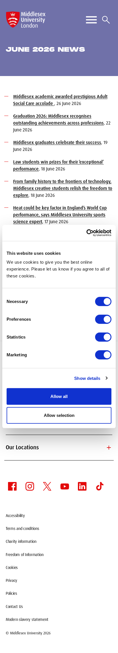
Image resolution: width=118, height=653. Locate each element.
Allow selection (59, 415)
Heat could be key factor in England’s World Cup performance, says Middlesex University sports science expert (60, 215)
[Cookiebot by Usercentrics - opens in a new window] (86, 233)
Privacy (11, 580)
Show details (87, 378)
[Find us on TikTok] (99, 486)
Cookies (12, 567)
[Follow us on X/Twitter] (47, 486)
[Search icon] (106, 19)
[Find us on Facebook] (12, 486)
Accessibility (15, 515)
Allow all (59, 396)
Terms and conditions (22, 528)
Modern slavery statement (27, 619)
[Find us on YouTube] (64, 486)
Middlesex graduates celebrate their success (57, 142)
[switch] (103, 319)
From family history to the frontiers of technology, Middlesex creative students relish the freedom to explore (62, 188)
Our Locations (59, 448)
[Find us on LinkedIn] (82, 486)
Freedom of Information (25, 554)
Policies (11, 593)
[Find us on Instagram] (29, 486)
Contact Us (14, 606)
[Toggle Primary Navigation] (91, 19)
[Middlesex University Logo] (26, 19)
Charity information (21, 541)
